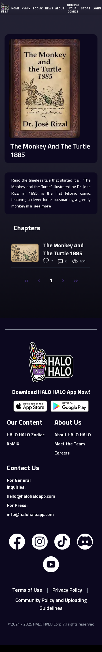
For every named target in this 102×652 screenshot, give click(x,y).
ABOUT (60, 8)
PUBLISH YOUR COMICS (73, 8)
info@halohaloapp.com (27, 514)
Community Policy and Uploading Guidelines (51, 604)
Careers (62, 452)
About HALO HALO (72, 434)
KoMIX (26, 8)
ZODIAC (38, 8)
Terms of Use (27, 590)
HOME (15, 8)
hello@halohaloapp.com (27, 496)
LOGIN (97, 8)
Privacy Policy (67, 590)
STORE (85, 8)
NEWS (49, 8)
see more (42, 206)
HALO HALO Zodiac (25, 434)
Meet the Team (69, 443)
